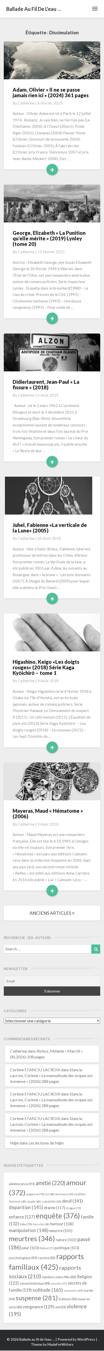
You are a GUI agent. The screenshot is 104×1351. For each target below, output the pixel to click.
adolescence (22, 1184)
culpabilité (51, 1201)
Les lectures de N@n (46, 1142)
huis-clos (41, 1224)
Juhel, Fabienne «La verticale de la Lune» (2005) (50, 527)
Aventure (64, 1194)
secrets (59, 1283)
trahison (68, 1299)
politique (67, 1247)
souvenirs (73, 1290)
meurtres (32, 1238)
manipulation (28, 1230)
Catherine (26, 103)
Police (47, 1248)
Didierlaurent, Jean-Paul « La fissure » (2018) (46, 384)
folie (26, 1224)
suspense (37, 1298)
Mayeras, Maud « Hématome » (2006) (48, 813)
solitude (48, 1290)
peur (30, 1247)
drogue (73, 1208)
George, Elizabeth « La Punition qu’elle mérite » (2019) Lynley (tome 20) (49, 238)
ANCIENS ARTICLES (51, 913)
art (50, 1194)
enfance (22, 1216)
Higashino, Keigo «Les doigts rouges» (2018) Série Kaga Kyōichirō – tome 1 (46, 667)
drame (54, 1207)
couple (34, 1201)
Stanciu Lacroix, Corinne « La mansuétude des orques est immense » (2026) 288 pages (51, 1075)
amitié (50, 1183)
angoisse (35, 1194)
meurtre (60, 1230)
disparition (26, 1207)
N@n (14, 1142)
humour (61, 1223)
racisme (47, 1258)
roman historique (35, 1283)
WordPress (86, 1339)
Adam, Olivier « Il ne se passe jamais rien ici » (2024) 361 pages (51, 92)
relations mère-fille (59, 1277)
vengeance (38, 1306)
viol (60, 1307)
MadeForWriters (60, 1344)
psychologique (23, 1258)
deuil (72, 1201)
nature (66, 1240)
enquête (58, 1215)
